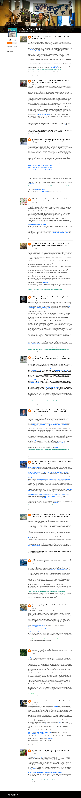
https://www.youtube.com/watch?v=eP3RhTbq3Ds (42, 169)
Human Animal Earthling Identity (44, 114)
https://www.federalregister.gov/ (62, 432)
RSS (15, 43)
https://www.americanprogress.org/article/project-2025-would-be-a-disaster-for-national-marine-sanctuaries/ (48, 494)
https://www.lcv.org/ (61, 442)
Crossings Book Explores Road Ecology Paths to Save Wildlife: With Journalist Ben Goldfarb (52, 651)
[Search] (72, 1)
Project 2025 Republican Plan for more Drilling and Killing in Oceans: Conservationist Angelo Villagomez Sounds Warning (50, 410)
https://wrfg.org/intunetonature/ (59, 66)
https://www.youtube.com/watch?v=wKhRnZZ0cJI (46, 174)
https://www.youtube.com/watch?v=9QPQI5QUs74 (50, 171)
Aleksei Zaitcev (37, 189)
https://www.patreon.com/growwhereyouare (53, 772)
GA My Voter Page (62, 377)
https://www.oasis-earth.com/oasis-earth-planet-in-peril (54, 308)
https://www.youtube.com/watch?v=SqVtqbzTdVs (44, 165)
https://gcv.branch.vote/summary (61, 370)
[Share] (38, 75)
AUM (60, 722)
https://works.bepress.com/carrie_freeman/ (36, 733)
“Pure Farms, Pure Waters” (62, 523)
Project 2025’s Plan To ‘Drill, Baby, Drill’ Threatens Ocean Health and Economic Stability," (49, 424)
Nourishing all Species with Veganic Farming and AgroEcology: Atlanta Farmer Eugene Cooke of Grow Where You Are (50, 751)
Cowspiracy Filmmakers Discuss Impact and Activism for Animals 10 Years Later (52, 701)
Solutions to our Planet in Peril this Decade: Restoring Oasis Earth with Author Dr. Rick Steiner (51, 297)
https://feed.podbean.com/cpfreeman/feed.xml (27, 31)
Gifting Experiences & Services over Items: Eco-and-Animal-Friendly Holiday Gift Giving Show (49, 199)
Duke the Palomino (44, 191)
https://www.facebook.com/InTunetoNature (62, 181)
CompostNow (32, 768)
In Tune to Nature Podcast (31, 29)
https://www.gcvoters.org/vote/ (46, 368)
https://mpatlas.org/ (32, 477)
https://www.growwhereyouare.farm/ (35, 772)
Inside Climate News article (50, 496)
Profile (19, 1)
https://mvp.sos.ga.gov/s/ (33, 379)
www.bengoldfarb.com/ (32, 685)
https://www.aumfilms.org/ (48, 723)
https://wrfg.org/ (53, 67)
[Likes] (28, 75)
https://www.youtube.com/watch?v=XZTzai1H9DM (42, 167)
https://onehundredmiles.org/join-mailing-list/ (36, 631)
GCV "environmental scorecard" (52, 387)
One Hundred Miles (45, 610)
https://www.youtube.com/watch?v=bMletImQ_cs (51, 163)
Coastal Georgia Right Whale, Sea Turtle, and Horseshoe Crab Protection (50, 605)
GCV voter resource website (35, 370)
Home (9, 1)
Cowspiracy (55, 706)
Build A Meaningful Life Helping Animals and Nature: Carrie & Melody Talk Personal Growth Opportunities (50, 81)
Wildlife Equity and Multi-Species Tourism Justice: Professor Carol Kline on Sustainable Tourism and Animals (51, 561)
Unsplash (43, 189)
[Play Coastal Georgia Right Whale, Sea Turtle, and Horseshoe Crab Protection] (29, 605)
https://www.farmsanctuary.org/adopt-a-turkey (37, 224)
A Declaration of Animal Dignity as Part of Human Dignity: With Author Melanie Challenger (50, 37)
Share (10, 43)
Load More (46, 785)
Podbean (14, 795)
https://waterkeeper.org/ (33, 523)
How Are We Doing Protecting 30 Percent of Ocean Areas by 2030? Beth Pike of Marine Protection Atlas (51, 462)
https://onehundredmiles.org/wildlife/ (35, 629)
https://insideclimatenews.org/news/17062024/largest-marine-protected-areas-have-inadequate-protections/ (48, 497)
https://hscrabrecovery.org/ (33, 626)
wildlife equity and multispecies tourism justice (58, 569)
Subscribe (14, 1)
